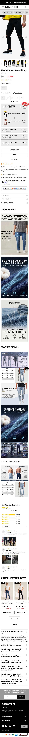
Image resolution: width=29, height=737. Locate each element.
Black (3, 88)
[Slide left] (1, 63)
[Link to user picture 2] (12, 541)
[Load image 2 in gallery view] (9, 63)
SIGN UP (21, 696)
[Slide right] (27, 63)
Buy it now (14, 159)
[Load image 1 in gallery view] (5, 63)
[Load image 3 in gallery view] (14, 63)
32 (12, 97)
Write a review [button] (14, 510)
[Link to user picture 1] (5, 541)
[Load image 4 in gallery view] (18, 63)
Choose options (7, 612)
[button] (3, 7)
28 (3, 97)
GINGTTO (7, 730)
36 (21, 97)
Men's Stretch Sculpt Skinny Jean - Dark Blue (7, 602)
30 (8, 98)
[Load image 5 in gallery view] (22, 63)
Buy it (14, 154)
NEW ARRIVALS (8, 12)
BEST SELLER (19, 12)
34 (17, 97)
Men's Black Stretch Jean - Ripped (21, 602)
